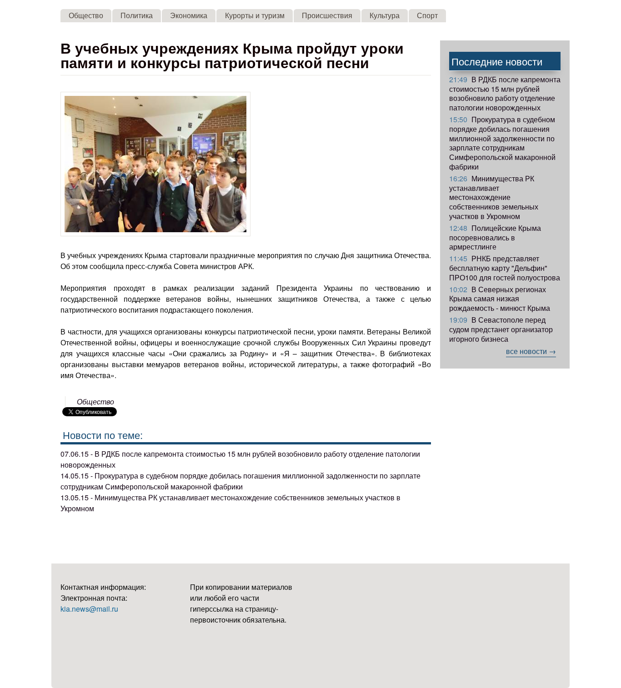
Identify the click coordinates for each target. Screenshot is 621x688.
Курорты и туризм (255, 15)
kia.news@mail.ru (89, 608)
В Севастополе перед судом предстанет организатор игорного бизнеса (501, 329)
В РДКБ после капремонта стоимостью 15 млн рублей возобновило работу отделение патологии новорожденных (505, 93)
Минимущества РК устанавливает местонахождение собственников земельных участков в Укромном (493, 197)
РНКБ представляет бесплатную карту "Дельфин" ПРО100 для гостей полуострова (504, 268)
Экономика (188, 15)
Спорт (427, 15)
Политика (136, 15)
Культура (385, 15)
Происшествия (327, 15)
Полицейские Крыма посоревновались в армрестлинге (495, 237)
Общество (86, 15)
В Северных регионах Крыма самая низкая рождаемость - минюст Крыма (499, 299)
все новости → (531, 351)
